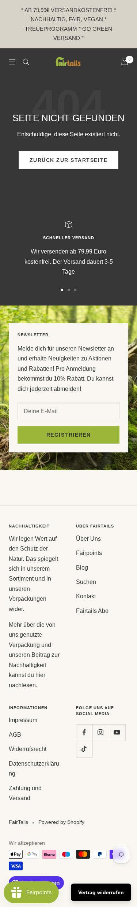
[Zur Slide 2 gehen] (69, 290)
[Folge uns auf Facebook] (84, 732)
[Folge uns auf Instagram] (100, 732)
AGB (15, 735)
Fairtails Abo (92, 611)
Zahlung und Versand (25, 793)
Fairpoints (89, 553)
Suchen (86, 582)
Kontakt (86, 596)
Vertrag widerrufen (101, 892)
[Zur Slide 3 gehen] (75, 290)
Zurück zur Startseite (69, 160)
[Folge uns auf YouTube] (117, 732)
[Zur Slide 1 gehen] (62, 290)
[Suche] (26, 62)
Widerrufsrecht (27, 749)
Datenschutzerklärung (34, 768)
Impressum (23, 720)
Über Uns (88, 539)
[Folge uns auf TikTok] (84, 749)
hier (40, 675)
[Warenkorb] (124, 62)
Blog (82, 567)
